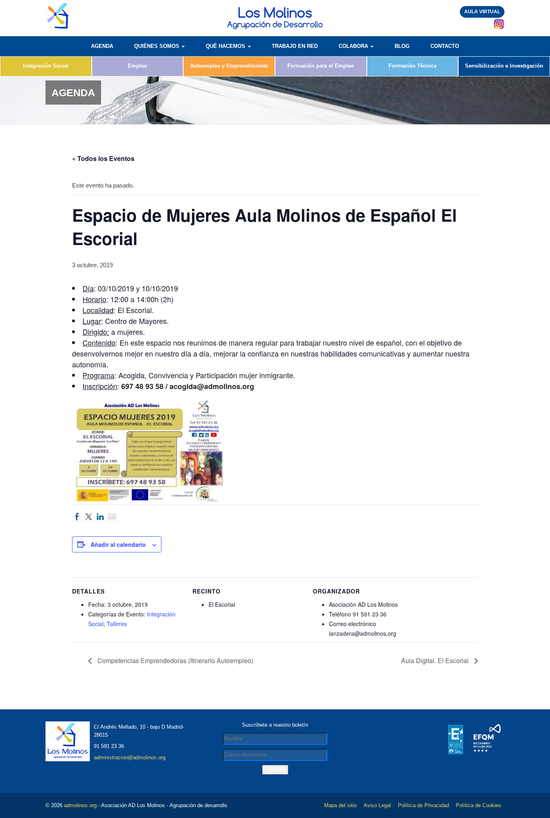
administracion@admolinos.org (129, 757)
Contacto (444, 46)
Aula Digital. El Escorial (435, 660)
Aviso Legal (377, 805)
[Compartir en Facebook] (77, 516)
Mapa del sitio (340, 805)
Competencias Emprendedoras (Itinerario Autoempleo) (174, 660)
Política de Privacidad (423, 805)
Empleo (137, 66)
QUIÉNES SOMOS (157, 46)
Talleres (117, 624)
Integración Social (45, 66)
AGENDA (102, 46)
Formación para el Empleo (320, 66)
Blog (402, 46)
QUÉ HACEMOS (226, 46)
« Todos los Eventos (103, 158)
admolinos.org (80, 805)
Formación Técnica (412, 66)
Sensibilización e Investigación (504, 66)
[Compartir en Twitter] (88, 516)
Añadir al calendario (118, 544)
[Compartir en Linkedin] (100, 516)
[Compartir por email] (112, 516)
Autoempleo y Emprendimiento (229, 66)
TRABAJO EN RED (295, 46)
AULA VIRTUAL (482, 11)
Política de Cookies (478, 805)
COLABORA (354, 46)
